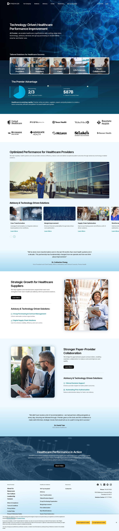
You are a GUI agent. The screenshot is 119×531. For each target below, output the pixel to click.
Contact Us (100, 3)
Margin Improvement (45, 504)
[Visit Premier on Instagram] (111, 485)
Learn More (14, 231)
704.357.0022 (106, 489)
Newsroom (61, 3)
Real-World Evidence (45, 510)
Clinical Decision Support (46, 498)
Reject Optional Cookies (83, 522)
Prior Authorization (45, 507)
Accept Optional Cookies (98, 522)
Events (52, 3)
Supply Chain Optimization (47, 514)
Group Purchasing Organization (48, 501)
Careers (10, 499)
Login (106, 3)
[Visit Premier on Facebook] (98, 485)
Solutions (36, 3)
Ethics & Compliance (12, 503)
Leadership (11, 496)
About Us (10, 488)
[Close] (116, 522)
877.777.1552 (103, 497)
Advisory (45, 3)
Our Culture (11, 494)
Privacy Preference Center (14, 514)
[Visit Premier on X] (101, 485)
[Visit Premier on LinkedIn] (104, 485)
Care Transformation (46, 495)
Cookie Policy (11, 511)
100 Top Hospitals (45, 488)
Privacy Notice (11, 508)
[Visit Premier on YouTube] (107, 485)
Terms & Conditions (12, 505)
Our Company (27, 3)
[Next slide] (14, 236)
